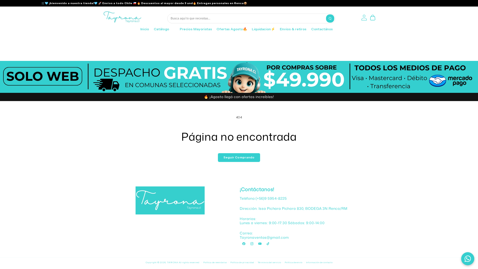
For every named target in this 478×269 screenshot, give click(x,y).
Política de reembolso (215, 262)
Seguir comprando (239, 157)
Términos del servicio (269, 262)
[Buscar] (330, 18)
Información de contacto (319, 262)
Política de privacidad (242, 262)
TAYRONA (173, 262)
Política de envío (294, 262)
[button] (164, 30)
